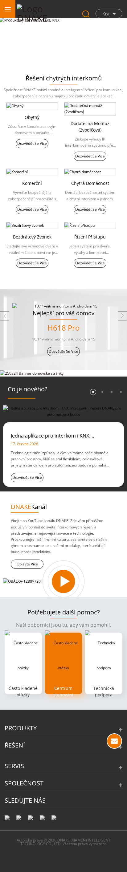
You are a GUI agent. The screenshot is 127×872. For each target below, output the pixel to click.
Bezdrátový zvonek (32, 237)
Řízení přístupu (90, 237)
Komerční (32, 183)
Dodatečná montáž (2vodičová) (90, 126)
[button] (17, 56)
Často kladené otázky (23, 691)
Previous (4, 315)
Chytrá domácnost (90, 183)
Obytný (32, 117)
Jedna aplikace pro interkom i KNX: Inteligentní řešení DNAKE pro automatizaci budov (61, 436)
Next (122, 315)
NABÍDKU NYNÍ (114, 741)
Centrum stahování (63, 691)
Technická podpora (103, 691)
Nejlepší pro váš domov (63, 313)
